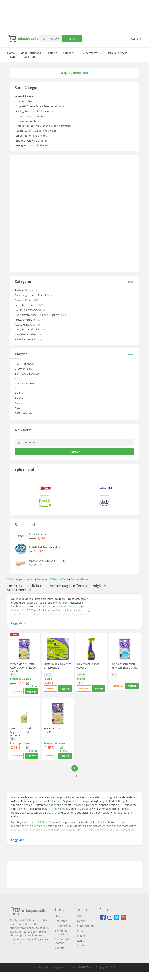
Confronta (17, 691)
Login (13, 56)
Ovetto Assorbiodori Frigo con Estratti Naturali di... (22, 732)
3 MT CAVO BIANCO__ (28, 373)
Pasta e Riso (22, 290)
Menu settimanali (31, 53)
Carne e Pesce (24, 300)
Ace (17, 378)
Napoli (81, 945)
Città (80, 930)
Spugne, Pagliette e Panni (31, 140)
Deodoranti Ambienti (29, 121)
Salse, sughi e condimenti (31, 295)
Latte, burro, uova (26, 305)
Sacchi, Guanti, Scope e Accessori (36, 130)
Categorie (69, 53)
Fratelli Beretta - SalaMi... (44, 546)
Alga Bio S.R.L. (23, 412)
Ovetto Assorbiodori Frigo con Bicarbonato (124, 665)
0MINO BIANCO (24, 363)
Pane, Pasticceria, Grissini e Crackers (37, 314)
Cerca (71, 38)
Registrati (29, 56)
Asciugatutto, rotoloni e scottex (35, 111)
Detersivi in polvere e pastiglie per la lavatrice (44, 126)
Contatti (60, 947)
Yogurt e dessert (25, 339)
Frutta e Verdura (25, 319)
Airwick (19, 403)
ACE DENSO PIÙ (24, 383)
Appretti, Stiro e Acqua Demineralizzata (40, 106)
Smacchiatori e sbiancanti (32, 135)
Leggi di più (19, 623)
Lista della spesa (117, 53)
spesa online (61, 808)
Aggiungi (31, 691)
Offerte (52, 53)
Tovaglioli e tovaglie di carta (33, 145)
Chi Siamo (61, 921)
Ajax (17, 408)
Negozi (81, 921)
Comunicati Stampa (62, 941)
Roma (80, 940)
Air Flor (19, 393)
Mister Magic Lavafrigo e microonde (57, 665)
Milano (81, 935)
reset (131, 281)
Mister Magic (79, 579)
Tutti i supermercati (21, 579)
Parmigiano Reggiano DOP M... (47, 561)
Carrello (136, 38)
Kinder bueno (37, 534)
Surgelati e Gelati (26, 334)
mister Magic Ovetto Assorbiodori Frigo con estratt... (23, 667)
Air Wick (20, 398)
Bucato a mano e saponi (31, 116)
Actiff (18, 388)
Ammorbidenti (25, 101)
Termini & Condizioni (61, 932)
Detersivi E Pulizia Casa (52, 579)
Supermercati (91, 53)
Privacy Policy (63, 926)
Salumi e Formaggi (26, 310)
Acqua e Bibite (24, 324)
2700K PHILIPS (23, 368)
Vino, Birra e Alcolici (27, 329)
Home (11, 53)
